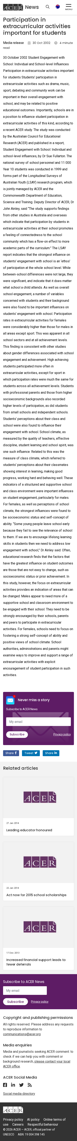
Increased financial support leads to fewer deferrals (36, 962)
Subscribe (17, 734)
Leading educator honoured (29, 830)
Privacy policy (62, 734)
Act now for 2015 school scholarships (36, 895)
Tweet (28, 753)
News (32, 7)
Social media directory (19, 1094)
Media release (13, 43)
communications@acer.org (22, 1034)
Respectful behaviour (43, 1124)
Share (10, 753)
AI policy (33, 1120)
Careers (18, 1124)
